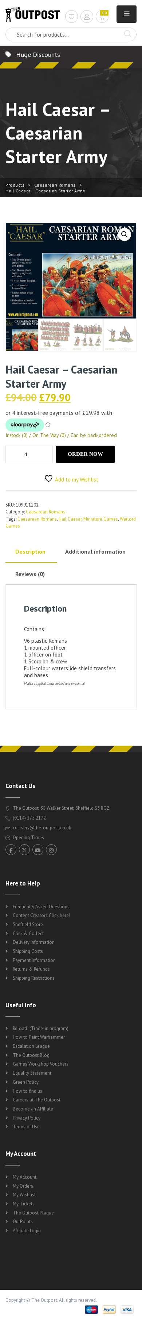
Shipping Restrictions (34, 978)
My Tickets (24, 1204)
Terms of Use (26, 1127)
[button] (124, 234)
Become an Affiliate (33, 1109)
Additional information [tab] (95, 551)
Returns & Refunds (31, 969)
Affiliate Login (27, 1231)
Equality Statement (32, 1073)
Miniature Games (100, 519)
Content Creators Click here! (41, 915)
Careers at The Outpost (36, 1100)
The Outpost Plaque (33, 1213)
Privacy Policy (26, 1118)
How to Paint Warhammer (39, 1037)
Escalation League (31, 1046)
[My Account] (86, 17)
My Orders (23, 1186)
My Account (24, 1177)
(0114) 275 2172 (29, 818)
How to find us (27, 1091)
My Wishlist (24, 1195)
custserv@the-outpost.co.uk (42, 828)
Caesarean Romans (55, 185)
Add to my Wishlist (76, 479)
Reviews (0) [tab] (30, 574)
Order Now (85, 454)
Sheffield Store (28, 924)
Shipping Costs (28, 951)
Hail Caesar (70, 519)
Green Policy (26, 1082)
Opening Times (28, 837)
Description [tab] (30, 551)
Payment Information (34, 960)
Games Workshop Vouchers (40, 1064)
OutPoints (23, 1221)
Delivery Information (34, 942)
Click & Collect (28, 933)
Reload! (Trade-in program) (40, 1028)
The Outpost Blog (31, 1055)
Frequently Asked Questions (41, 907)
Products (14, 185)
